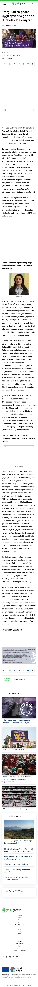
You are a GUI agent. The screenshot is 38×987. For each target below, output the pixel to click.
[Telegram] (23, 64)
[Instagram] (6, 957)
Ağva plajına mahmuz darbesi (16, 864)
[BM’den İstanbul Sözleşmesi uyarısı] (19, 796)
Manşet (10, 58)
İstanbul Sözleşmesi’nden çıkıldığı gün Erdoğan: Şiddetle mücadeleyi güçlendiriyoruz (17, 779)
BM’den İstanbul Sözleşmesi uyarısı (16, 809)
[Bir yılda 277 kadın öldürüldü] (19, 737)
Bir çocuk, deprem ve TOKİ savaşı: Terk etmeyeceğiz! (18, 842)
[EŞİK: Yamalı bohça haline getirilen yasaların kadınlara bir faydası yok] (19, 707)
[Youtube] (17, 957)
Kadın (3, 58)
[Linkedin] (28, 64)
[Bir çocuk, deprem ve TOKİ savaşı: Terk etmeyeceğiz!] (19, 829)
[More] (32, 64)
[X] (19, 64)
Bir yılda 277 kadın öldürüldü (13, 750)
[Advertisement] (19, 88)
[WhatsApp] (10, 64)
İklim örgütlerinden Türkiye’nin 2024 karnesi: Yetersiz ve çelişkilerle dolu (18, 850)
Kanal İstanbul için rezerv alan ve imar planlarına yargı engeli (19, 858)
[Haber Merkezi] (3, 26)
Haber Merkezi (10, 26)
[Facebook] (14, 64)
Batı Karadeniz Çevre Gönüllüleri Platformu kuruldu (17, 878)
